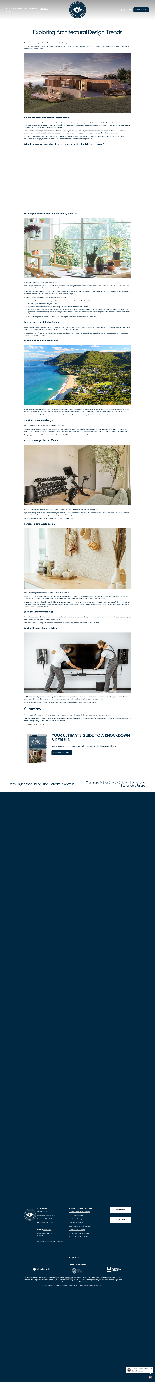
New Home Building (75, 1219)
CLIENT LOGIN (120, 1220)
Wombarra (69, 1278)
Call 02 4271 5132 (141, 10)
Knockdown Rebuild (76, 1222)
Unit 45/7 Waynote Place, (46, 1215)
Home (8, 8)
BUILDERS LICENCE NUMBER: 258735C (50, 1241)
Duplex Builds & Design (77, 1230)
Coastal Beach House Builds (78, 1237)
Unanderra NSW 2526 (44, 1219)
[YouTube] (130, 10)
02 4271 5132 (47, 1230)
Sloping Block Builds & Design (79, 1233)
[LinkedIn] (127, 10)
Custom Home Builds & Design (79, 1212)
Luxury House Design (76, 1215)
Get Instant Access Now (61, 753)
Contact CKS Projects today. (34, 724)
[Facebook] (121, 10)
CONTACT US (120, 1210)
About (25, 8)
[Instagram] (124, 10)
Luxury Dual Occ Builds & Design (80, 1226)
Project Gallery (34, 8)
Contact (9, 11)
